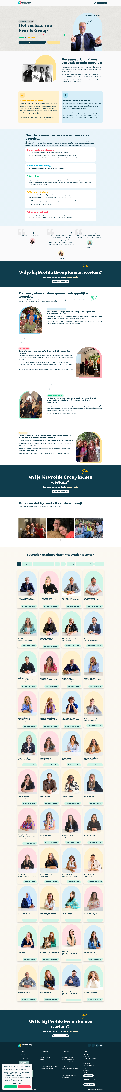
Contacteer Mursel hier (73, 1000)
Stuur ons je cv (86, 1081)
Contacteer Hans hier (74, 686)
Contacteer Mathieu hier (28, 999)
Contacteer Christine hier (73, 645)
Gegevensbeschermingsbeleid (95, 1089)
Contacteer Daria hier (51, 881)
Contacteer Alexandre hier (94, 606)
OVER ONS (69, 3)
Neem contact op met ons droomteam (31, 42)
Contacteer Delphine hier (95, 725)
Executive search (44, 1062)
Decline (24, 1086)
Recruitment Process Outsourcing (48, 1066)
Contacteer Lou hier (30, 881)
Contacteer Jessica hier (73, 920)
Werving (42, 1059)
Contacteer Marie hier (29, 764)
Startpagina (22, 21)
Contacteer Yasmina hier (95, 999)
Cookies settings (17, 1083)
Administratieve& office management (71, 1055)
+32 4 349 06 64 (87, 1070)
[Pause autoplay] (61, 540)
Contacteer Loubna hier (95, 764)
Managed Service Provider (46, 1068)
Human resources (66, 1064)
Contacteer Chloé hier (74, 960)
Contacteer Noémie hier (73, 842)
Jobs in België (102, 3)
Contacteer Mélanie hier (50, 606)
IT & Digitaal (64, 1066)
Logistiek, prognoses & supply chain (70, 1080)
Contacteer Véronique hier (72, 726)
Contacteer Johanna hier (73, 803)
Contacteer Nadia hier (29, 920)
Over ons (20, 1056)
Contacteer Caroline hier (50, 646)
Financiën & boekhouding (68, 1062)
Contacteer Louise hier (29, 803)
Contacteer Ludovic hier (28, 686)
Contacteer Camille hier (50, 764)
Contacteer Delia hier (51, 686)
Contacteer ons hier (59, 281)
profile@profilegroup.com (89, 1058)
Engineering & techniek (67, 1057)
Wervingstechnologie (45, 1071)
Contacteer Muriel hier (51, 999)
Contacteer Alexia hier (95, 959)
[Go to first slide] (100, 529)
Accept (10, 1086)
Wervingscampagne (45, 1057)
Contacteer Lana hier (29, 726)
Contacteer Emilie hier (51, 842)
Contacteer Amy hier (74, 881)
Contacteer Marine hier (95, 842)
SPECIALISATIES (59, 3)
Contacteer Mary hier (29, 843)
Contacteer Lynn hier (29, 959)
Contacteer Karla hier (96, 686)
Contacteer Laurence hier (50, 920)
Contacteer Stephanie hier (50, 959)
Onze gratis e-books (23, 1059)
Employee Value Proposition (47, 1055)
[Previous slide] (21, 529)
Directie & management (68, 1059)
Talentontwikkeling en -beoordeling (48, 1073)
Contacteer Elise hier (96, 803)
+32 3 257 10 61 (86, 1063)
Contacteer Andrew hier (28, 606)
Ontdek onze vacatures (89, 1079)
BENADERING (38, 3)
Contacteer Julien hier (51, 803)
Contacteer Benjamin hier (95, 645)
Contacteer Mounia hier (95, 881)
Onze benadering (22, 1054)
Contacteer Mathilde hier (95, 920)
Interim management (45, 1064)
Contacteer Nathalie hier (50, 726)
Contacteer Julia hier (74, 764)
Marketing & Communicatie (68, 1073)
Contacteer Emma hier (73, 606)
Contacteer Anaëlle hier (28, 645)
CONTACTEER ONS (88, 3)
